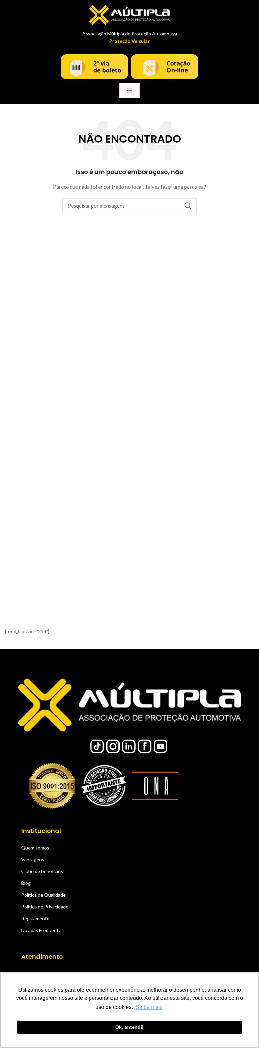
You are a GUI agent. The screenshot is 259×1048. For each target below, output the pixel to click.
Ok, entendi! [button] (129, 1027)
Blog (26, 883)
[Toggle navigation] (129, 90)
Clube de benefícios (42, 871)
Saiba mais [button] (149, 1007)
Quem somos (35, 847)
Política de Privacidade (44, 906)
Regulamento (35, 918)
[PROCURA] (187, 205)
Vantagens (32, 859)
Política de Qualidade (43, 895)
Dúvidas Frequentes (42, 930)
